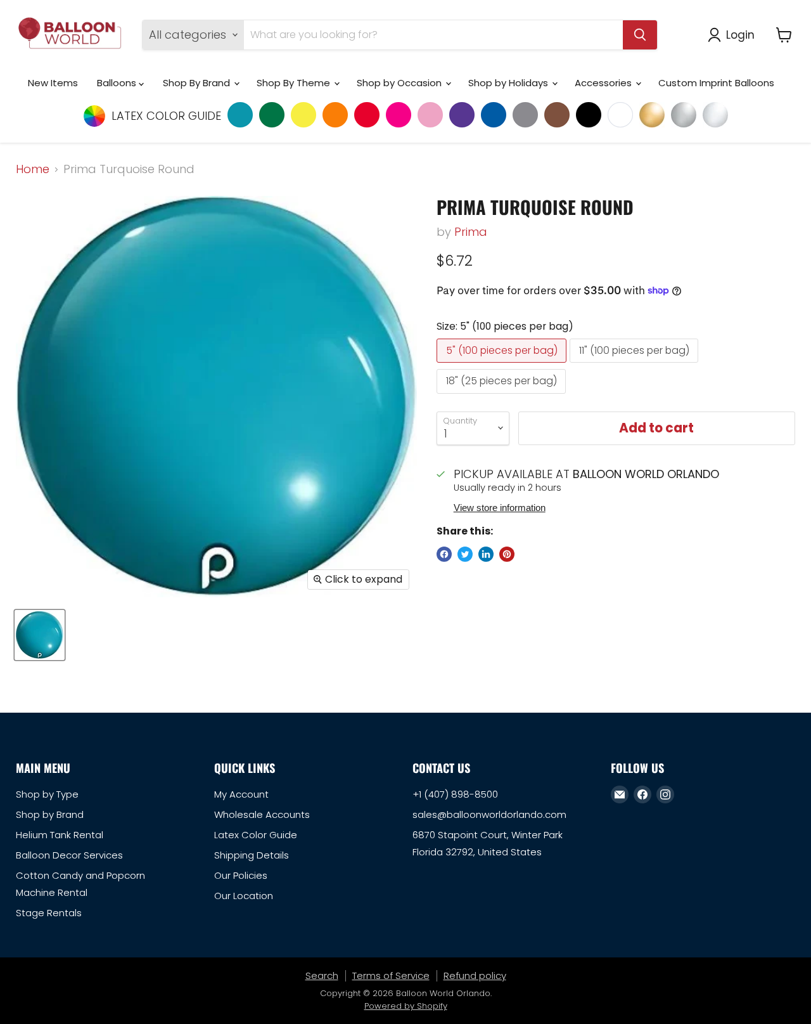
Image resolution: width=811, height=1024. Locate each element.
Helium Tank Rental (59, 834)
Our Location (243, 895)
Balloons (118, 82)
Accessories (604, 82)
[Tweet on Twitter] (465, 554)
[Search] (640, 34)
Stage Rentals (49, 912)
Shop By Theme (295, 82)
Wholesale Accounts (262, 814)
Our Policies (240, 875)
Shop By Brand (198, 82)
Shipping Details (251, 855)
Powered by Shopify (405, 1006)
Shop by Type (47, 794)
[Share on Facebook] (444, 554)
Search (321, 975)
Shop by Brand (50, 814)
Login (740, 34)
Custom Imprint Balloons (716, 82)
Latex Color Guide (255, 834)
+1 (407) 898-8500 (455, 794)
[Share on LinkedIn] (486, 554)
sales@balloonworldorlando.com (489, 814)
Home (32, 169)
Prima (470, 232)
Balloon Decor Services (69, 855)
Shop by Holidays (509, 82)
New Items (53, 82)
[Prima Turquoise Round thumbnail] (40, 635)
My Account (241, 794)
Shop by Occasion (400, 82)
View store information (500, 508)
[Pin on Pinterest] (506, 554)
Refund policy (475, 975)
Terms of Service (391, 975)
